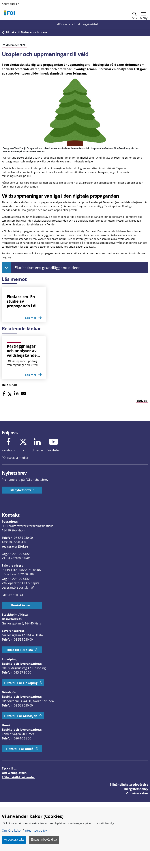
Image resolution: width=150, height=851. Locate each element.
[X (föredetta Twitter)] (10, 393)
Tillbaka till (26, 32)
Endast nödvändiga (44, 839)
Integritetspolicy (36, 830)
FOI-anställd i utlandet (18, 777)
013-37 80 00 (22, 672)
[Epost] (23, 393)
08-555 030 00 (23, 538)
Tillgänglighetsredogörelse (129, 785)
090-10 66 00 (22, 738)
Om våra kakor (12, 830)
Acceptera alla (14, 839)
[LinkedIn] (16, 393)
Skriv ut (142, 400)
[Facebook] (4, 393)
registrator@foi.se (15, 546)
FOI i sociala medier (15, 458)
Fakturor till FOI (12, 595)
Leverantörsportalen (18, 587)
